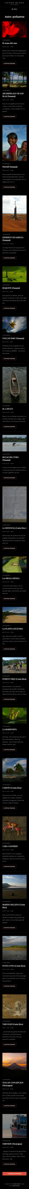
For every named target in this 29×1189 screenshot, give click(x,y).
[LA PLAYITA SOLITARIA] (14, 615)
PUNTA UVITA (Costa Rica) (13, 965)
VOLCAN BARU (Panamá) (13, 338)
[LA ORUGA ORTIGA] (14, 565)
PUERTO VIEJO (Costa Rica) (14, 679)
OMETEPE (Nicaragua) (12, 1143)
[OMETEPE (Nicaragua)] (14, 1126)
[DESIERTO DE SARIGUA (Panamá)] (14, 213)
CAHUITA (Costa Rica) (12, 787)
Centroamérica (6, 40)
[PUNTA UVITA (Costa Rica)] (14, 948)
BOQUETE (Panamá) (11, 288)
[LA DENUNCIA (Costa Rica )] (14, 504)
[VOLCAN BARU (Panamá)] (14, 325)
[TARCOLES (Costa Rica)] (14, 1006)
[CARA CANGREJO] (14, 828)
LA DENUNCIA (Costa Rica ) (14, 528)
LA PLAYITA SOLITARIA (12, 628)
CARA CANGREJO (10, 846)
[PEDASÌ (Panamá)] (14, 143)
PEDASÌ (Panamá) (9, 166)
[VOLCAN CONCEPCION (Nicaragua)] (14, 1065)
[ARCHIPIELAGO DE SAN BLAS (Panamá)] (14, 80)
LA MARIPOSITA (9, 729)
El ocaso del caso (9, 43)
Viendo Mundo (14, 3)
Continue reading (10, 64)
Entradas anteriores (15, 1173)
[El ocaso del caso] (14, 29)
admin (11, 46)
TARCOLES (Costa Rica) (12, 1024)
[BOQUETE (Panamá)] (14, 274)
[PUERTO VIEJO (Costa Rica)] (14, 665)
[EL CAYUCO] (14, 385)
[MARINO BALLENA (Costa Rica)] (14, 887)
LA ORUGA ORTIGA (10, 578)
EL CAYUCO (7, 408)
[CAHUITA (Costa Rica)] (14, 770)
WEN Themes (16, 1185)
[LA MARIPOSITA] (14, 716)
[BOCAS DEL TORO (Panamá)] (14, 443)
